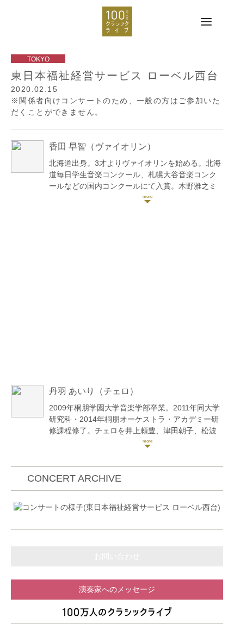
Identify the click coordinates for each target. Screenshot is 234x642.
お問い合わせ (117, 556)
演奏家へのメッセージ (117, 589)
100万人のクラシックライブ (117, 21)
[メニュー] (206, 22)
